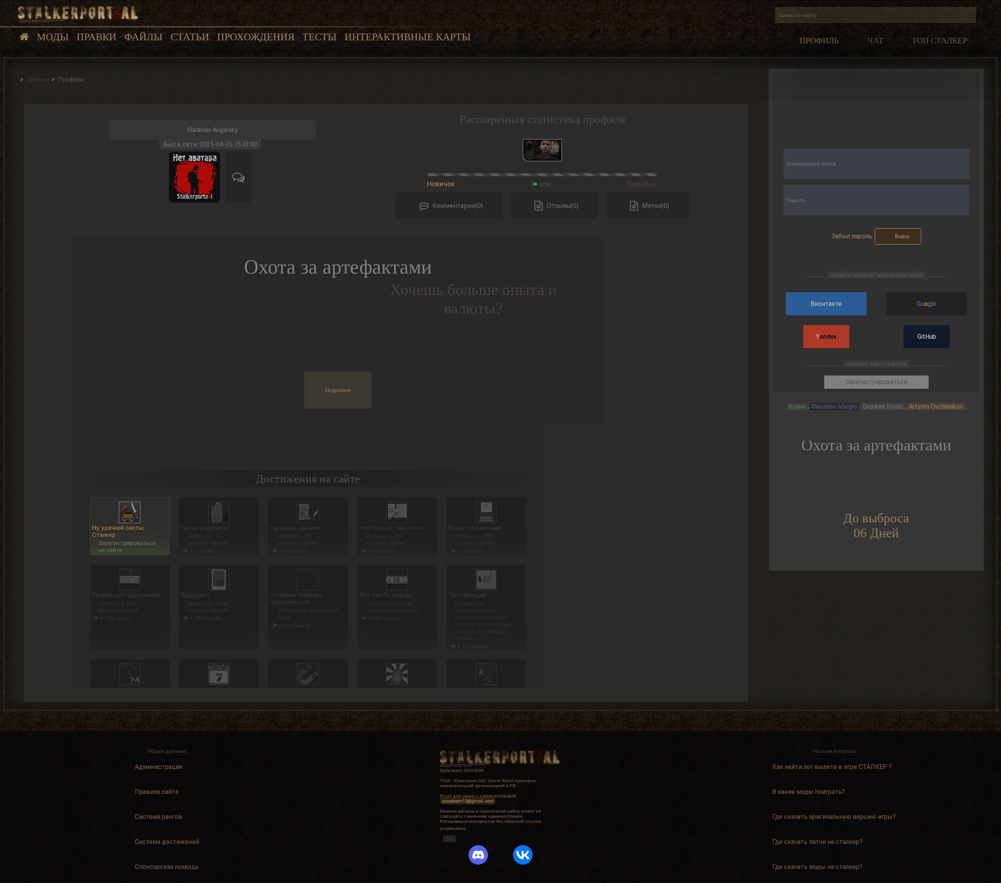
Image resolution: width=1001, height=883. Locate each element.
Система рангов (158, 816)
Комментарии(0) (457, 205)
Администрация (158, 766)
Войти (902, 237)
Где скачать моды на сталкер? (817, 867)
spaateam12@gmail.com (467, 801)
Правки (97, 37)
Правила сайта (156, 791)
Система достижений (167, 842)
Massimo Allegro (834, 406)
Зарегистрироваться (876, 382)
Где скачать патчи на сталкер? (817, 842)
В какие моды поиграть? (808, 791)
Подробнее (338, 390)
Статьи (189, 37)
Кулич (796, 406)
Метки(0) (655, 205)
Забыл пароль (852, 236)
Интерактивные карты (407, 37)
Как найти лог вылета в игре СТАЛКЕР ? (832, 766)
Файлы (143, 37)
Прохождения (255, 37)
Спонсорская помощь (167, 867)
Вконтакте (826, 303)
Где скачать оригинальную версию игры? (834, 816)
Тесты (319, 37)
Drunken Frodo (883, 406)
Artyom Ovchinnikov (936, 406)
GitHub (926, 336)
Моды (53, 37)
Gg (926, 303)
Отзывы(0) (562, 205)
